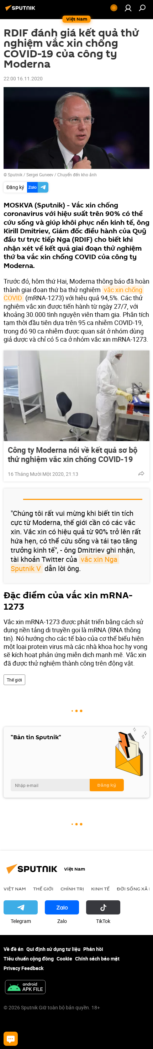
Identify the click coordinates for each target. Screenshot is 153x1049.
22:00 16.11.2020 (23, 78)
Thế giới (14, 680)
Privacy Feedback (23, 968)
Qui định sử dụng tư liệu (53, 949)
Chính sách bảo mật (97, 958)
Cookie (64, 958)
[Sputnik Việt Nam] (21, 10)
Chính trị (72, 888)
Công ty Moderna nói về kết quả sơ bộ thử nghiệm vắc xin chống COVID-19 (72, 454)
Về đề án (13, 949)
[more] (141, 473)
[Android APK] (25, 988)
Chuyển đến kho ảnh (77, 174)
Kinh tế (100, 888)
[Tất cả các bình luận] (11, 1039)
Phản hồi (93, 949)
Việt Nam (15, 888)
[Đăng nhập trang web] (128, 8)
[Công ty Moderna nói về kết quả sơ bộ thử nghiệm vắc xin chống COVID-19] (76, 395)
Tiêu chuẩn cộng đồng (29, 958)
